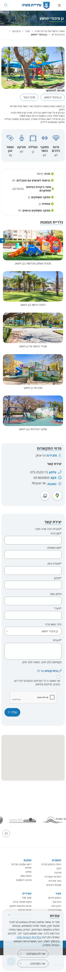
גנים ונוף (16, 31)
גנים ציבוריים (58, 34)
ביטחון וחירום (54, 897)
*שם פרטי (56, 533)
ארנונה (57, 872)
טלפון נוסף (56, 594)
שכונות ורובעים (53, 885)
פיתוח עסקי (25, 876)
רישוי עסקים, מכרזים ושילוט (21, 866)
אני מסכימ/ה (37, 963)
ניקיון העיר (56, 906)
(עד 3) (47, 671)
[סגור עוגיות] (9, 915)
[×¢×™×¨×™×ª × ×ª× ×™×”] (36, 5)
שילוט (28, 871)
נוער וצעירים (55, 880)
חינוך (58, 868)
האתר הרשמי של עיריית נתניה (50, 31)
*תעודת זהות (54, 563)
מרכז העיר (29, 97)
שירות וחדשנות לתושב (20, 906)
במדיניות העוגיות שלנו (29, 937)
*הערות (57, 640)
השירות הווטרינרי (52, 876)
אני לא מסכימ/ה (35, 954)
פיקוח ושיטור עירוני (22, 901)
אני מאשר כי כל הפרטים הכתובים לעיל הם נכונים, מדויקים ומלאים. (37, 682)
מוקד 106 (26, 897)
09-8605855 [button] (41, 478)
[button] (6, 5)
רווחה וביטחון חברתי (51, 864)
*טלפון (58, 578)
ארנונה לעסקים (23, 880)
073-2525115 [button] (39, 472)
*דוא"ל (58, 608)
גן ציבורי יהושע (39, 34)
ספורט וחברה (54, 910)
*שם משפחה (54, 547)
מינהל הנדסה (24, 910)
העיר (27, 31)
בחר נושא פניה (53, 624)
